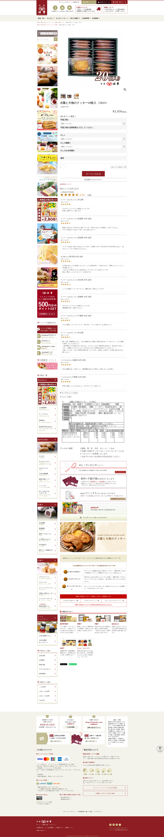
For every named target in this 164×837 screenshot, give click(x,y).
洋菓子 (56, 24)
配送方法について (91, 749)
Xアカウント (46, 341)
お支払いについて (44, 749)
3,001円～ (42, 700)
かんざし (50, 18)
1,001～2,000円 (44, 691)
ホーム (38, 825)
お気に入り (104, 2)
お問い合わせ (40, 830)
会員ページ (89, 2)
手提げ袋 (64, 120)
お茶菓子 (42, 660)
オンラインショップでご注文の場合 (105, 788)
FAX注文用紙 (71, 727)
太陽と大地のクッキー (59, 22)
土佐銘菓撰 (85, 18)
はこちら (48, 329)
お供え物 (42, 655)
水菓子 (62, 648)
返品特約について (65, 184)
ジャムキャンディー (43, 617)
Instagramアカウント (48, 336)
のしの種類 (65, 143)
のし (63, 135)
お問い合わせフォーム (93, 727)
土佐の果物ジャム (45, 636)
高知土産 (42, 664)
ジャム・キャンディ (83, 648)
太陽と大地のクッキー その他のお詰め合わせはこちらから (93, 604)
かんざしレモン (61, 18)
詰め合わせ (42, 380)
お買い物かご (119, 2)
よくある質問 (49, 827)
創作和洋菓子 (43, 439)
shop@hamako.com (93, 722)
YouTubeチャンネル (48, 347)
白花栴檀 (95, 18)
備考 (62, 158)
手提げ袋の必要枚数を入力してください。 (77, 127)
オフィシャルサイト (65, 2)
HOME (38, 22)
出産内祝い (43, 673)
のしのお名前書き (67, 151)
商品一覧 (41, 18)
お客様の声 (76, 2)
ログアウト (98, 811)
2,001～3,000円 (44, 696)
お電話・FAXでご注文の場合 (105, 793)
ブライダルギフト (45, 669)
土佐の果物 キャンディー (43, 641)
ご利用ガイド (59, 827)
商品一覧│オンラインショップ (47, 22)
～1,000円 (42, 687)
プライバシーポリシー (69, 811)
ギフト (52, 825)
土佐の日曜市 (73, 18)
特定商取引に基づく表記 (85, 811)
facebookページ (46, 353)
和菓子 (40, 504)
